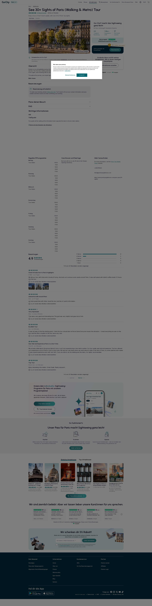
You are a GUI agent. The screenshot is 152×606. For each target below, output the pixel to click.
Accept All (81, 75)
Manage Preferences (70, 75)
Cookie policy (67, 70)
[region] (76, 70)
